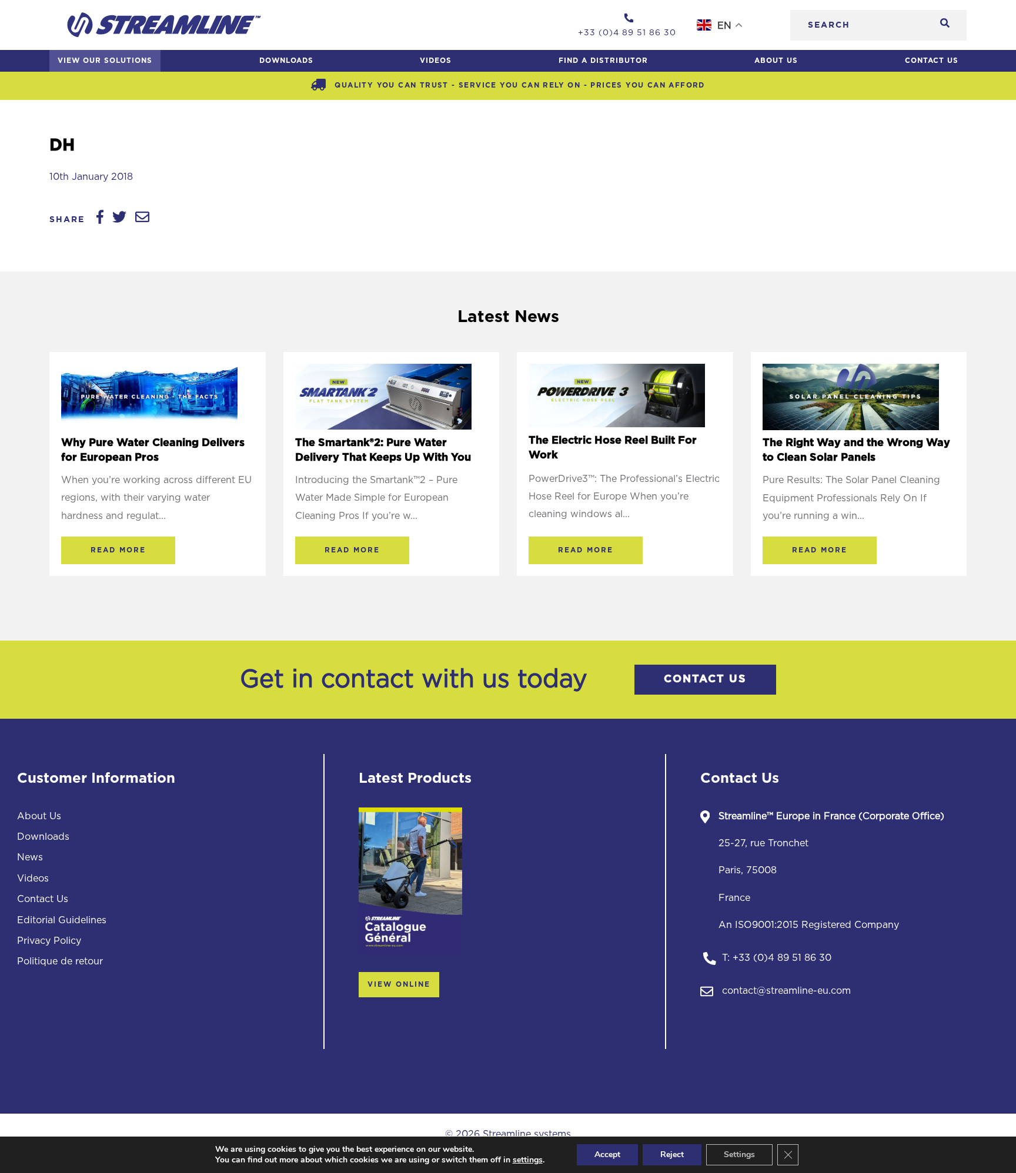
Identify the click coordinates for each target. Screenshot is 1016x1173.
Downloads (286, 60)
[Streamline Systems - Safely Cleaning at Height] (164, 25)
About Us (776, 60)
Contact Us (931, 60)
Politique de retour (60, 961)
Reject (672, 1154)
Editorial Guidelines (61, 920)
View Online (398, 984)
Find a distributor (603, 60)
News (30, 857)
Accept (607, 1154)
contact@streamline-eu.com (786, 991)
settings (528, 1160)
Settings (739, 1154)
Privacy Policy (49, 941)
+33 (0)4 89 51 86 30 (782, 958)
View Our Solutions (105, 60)
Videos (436, 60)
